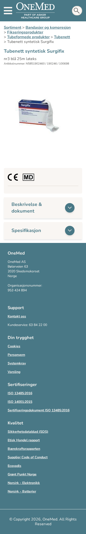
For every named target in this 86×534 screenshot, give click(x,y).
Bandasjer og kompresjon (48, 27)
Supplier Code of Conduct (28, 457)
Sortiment (12, 27)
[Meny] (8, 10)
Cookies (14, 346)
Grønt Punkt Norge (22, 474)
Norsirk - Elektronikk (24, 483)
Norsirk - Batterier (22, 491)
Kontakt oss (17, 316)
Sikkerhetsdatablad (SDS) (28, 431)
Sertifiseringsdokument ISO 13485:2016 (39, 410)
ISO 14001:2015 (20, 401)
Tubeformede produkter (28, 37)
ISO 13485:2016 (20, 393)
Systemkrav (17, 363)
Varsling (14, 372)
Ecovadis (14, 466)
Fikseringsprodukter (25, 32)
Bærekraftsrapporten (24, 448)
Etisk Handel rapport (24, 440)
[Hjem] (35, 10)
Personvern (16, 355)
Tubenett (62, 37)
